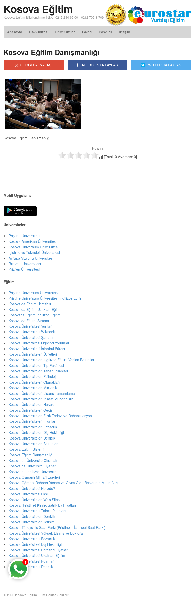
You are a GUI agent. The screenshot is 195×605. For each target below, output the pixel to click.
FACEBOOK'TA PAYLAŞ (98, 64)
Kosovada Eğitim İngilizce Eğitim (34, 314)
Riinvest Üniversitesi (25, 263)
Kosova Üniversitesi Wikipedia (33, 331)
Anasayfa (14, 31)
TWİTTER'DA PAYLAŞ (163, 64)
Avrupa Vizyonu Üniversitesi (31, 258)
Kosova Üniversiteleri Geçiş (31, 410)
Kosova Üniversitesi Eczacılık (32, 538)
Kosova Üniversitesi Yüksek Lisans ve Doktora (46, 533)
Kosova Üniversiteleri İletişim (32, 521)
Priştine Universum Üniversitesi (33, 292)
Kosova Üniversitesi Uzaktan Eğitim (37, 555)
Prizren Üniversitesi (24, 269)
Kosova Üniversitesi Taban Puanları (37, 510)
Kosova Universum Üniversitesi (33, 246)
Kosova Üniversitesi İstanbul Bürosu (37, 348)
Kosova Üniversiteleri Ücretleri (33, 354)
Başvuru (105, 31)
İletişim (124, 31)
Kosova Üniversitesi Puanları (31, 561)
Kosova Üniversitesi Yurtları (30, 326)
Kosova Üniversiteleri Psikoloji (32, 376)
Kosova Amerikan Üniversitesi (32, 241)
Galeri (87, 31)
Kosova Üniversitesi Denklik (31, 566)
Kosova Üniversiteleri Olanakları (34, 382)
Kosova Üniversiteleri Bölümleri (33, 443)
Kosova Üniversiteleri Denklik (32, 438)
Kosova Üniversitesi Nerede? (32, 488)
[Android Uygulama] (20, 211)
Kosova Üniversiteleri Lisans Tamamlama (42, 393)
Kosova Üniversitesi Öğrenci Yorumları (39, 342)
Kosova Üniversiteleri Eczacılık (33, 426)
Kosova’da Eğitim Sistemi (29, 320)
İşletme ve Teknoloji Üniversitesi (34, 252)
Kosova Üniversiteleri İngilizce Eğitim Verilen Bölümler (51, 359)
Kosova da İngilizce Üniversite (33, 471)
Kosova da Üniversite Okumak (33, 460)
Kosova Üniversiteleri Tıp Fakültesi (36, 365)
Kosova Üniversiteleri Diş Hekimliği (36, 432)
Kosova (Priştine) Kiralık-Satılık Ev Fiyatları (42, 505)
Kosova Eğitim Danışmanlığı (52, 52)
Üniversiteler (65, 31)
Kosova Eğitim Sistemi (26, 449)
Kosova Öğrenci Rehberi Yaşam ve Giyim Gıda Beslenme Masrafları (63, 482)
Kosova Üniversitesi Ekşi (28, 493)
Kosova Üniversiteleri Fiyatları (32, 421)
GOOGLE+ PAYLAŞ (35, 64)
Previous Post (97, 170)
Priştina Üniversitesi (24, 235)
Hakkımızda (38, 31)
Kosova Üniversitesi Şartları (31, 337)
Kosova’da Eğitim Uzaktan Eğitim (35, 309)
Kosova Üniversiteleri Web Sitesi (34, 499)
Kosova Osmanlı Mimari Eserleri (34, 477)
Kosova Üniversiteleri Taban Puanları (38, 370)
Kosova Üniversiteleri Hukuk (31, 404)
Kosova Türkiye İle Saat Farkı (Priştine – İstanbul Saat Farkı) (57, 527)
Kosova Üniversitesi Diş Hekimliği (35, 544)
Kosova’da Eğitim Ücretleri (30, 303)
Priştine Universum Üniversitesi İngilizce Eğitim (46, 298)
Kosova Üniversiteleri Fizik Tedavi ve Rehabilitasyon (50, 415)
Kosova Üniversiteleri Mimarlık (33, 387)
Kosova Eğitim (38, 9)
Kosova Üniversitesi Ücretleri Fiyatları (38, 549)
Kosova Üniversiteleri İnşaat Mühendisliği (41, 398)
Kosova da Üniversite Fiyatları (32, 465)
